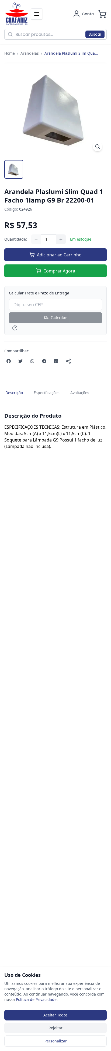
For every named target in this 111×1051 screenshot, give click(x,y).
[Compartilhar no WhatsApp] (32, 361)
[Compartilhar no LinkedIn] (56, 361)
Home (9, 53)
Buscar (95, 34)
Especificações (47, 392)
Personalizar (55, 1040)
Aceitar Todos (55, 1015)
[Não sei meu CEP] (55, 328)
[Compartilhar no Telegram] (44, 361)
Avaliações (79, 392)
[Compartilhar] (68, 361)
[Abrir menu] (36, 14)
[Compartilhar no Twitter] (20, 361)
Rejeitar (55, 1027)
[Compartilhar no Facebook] (8, 361)
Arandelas (29, 53)
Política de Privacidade (36, 999)
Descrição (14, 392)
